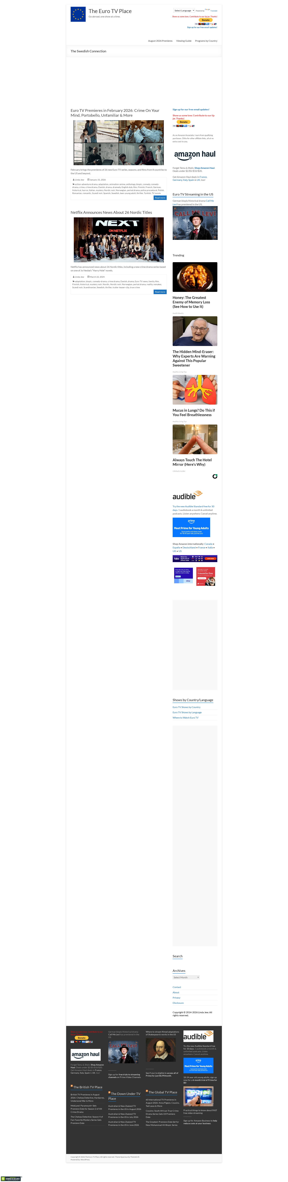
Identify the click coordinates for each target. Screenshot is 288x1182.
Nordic (106, 284)
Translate (213, 11)
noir (100, 284)
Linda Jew (79, 179)
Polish (161, 190)
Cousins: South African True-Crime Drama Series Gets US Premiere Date (162, 1113)
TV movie (156, 193)
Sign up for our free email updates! (202, 27)
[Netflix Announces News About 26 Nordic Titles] (119, 218)
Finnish (141, 187)
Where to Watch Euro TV (185, 717)
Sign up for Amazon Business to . (200, 1122)
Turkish (147, 193)
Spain (191, 179)
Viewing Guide (183, 40)
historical (76, 190)
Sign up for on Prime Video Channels (124, 1075)
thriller (140, 193)
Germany (177, 179)
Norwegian (121, 190)
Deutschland (189, 547)
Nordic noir (109, 190)
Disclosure (178, 1002)
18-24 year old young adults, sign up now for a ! (200, 1080)
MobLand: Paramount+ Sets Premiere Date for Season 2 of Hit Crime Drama (86, 1108)
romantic (87, 193)
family (151, 281)
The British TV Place (87, 1087)
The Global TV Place (162, 1092)
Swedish (115, 193)
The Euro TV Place (110, 11)
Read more (160, 197)
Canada (208, 543)
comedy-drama (100, 281)
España (176, 547)
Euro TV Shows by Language (187, 712)
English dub (127, 187)
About (176, 992)
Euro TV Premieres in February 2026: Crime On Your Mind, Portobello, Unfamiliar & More (115, 113)
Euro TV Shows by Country (186, 707)
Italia (210, 547)
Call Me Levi (114, 1034)
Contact (177, 987)
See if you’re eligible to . (162, 1074)
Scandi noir (97, 193)
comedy (146, 184)
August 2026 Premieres (160, 40)
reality (150, 284)
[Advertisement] (144, 79)
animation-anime (117, 184)
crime (82, 187)
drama (109, 187)
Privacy (176, 997)
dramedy (117, 187)
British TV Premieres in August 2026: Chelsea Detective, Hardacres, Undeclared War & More (87, 1097)
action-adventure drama (86, 184)
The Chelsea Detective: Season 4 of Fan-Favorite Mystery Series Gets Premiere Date (87, 1119)
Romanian (77, 193)
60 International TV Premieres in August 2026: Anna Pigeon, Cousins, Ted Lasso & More (162, 1102)
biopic (139, 184)
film (135, 187)
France (203, 176)
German (157, 187)
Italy (185, 179)
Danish (101, 187)
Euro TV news (141, 281)
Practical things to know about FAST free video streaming (200, 1111)
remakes (157, 284)
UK (198, 179)
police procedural (149, 190)
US (180, 551)
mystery (99, 190)
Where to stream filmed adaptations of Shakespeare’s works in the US (162, 1033)
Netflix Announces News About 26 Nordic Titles (111, 212)
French (149, 187)
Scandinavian (90, 287)
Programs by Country (206, 40)
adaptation (103, 184)
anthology (130, 184)
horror (85, 190)
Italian (92, 190)
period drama (133, 190)
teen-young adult (128, 193)
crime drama (91, 187)
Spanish (107, 193)
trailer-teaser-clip (121, 287)
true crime (135, 287)
